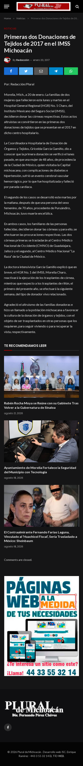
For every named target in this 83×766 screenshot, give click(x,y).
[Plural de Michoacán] (43, 6)
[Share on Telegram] (56, 71)
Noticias (10, 28)
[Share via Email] (41, 71)
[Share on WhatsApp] (71, 71)
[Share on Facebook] (11, 71)
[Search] (77, 6)
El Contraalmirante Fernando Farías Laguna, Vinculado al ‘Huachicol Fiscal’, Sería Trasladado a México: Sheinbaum (40, 536)
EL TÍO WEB (57, 756)
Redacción (22, 60)
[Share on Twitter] (26, 71)
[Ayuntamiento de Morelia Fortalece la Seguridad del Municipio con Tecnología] (41, 441)
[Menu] (6, 6)
